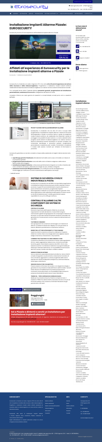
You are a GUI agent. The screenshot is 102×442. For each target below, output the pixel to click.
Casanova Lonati (80, 346)
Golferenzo (79, 371)
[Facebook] (70, 79)
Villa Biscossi (79, 381)
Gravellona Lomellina (81, 198)
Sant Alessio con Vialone (82, 281)
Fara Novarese (80, 148)
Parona (78, 217)
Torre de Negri (84, 358)
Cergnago (83, 304)
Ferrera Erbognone (81, 258)
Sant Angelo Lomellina (82, 299)
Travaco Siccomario (81, 178)
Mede (85, 158)
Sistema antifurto (51, 13)
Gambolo (78, 153)
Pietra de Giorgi (80, 293)
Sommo (83, 261)
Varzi (81, 194)
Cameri (82, 112)
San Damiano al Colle (82, 317)
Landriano (78, 160)
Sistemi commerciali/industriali (52, 405)
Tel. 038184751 (38, 304)
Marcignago (86, 205)
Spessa (78, 322)
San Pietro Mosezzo (81, 146)
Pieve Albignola (80, 292)
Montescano (85, 349)
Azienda (15, 13)
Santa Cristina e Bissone (82, 214)
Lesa (77, 139)
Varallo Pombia (80, 121)
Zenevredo (79, 341)
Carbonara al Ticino (81, 242)
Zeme (77, 268)
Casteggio (86, 157)
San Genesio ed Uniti (81, 182)
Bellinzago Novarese (81, 116)
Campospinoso (83, 268)
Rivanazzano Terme (81, 171)
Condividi (12, 432)
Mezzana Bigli (85, 263)
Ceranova (78, 212)
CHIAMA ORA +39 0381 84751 (40, 63)
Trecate (78, 110)
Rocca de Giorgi (80, 380)
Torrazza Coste (80, 225)
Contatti (88, 13)
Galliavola (86, 369)
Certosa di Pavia (80, 169)
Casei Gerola (79, 205)
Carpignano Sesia (81, 137)
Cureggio (78, 133)
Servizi (31, 13)
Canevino (85, 376)
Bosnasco (85, 320)
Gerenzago (86, 249)
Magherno (84, 219)
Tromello (78, 183)
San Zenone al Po (80, 326)
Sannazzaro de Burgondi (82, 167)
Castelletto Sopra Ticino (82, 114)
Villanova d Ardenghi (81, 302)
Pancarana (79, 360)
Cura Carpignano (80, 175)
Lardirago (78, 261)
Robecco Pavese (80, 331)
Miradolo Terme (85, 183)
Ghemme (78, 126)
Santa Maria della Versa (82, 208)
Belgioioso (79, 162)
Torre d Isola (84, 207)
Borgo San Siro (80, 277)
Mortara (78, 151)
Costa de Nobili (80, 353)
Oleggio (78, 112)
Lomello (84, 212)
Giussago (78, 173)
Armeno (81, 139)
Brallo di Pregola (80, 327)
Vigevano (78, 150)
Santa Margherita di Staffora (81, 343)
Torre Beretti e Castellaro (80, 333)
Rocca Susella (80, 369)
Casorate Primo (80, 155)
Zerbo (80, 349)
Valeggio (85, 367)
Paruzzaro (78, 141)
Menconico (79, 356)
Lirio (88, 374)
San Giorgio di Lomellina (82, 267)
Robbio (82, 166)
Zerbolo (82, 217)
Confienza (79, 230)
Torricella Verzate (81, 295)
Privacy (13, 438)
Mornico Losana (85, 318)
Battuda (78, 315)
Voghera (83, 150)
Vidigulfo (84, 160)
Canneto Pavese (80, 252)
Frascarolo (85, 256)
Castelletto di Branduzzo (83, 276)
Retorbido (84, 238)
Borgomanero (84, 108)
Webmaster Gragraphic (85, 436)
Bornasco (84, 200)
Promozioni (39, 13)
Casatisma (79, 285)
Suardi (82, 322)
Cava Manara (79, 158)
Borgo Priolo (79, 249)
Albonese (78, 329)
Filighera (84, 290)
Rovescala (85, 283)
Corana (85, 297)
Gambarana (79, 367)
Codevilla (86, 277)
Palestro (86, 216)
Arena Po (78, 233)
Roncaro (78, 240)
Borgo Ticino (84, 119)
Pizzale (78, 304)
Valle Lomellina (80, 210)
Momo (84, 135)
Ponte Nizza (79, 297)
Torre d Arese (79, 279)
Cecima (78, 365)
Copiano (78, 221)
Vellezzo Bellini (80, 191)
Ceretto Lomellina (81, 372)
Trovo (77, 274)
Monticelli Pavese (80, 313)
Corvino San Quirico (81, 272)
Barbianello (79, 290)
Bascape (87, 217)
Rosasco (87, 327)
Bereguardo (83, 196)
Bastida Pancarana (84, 274)
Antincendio (79, 13)
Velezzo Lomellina (81, 378)
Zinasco (78, 194)
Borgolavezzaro (80, 142)
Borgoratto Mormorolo (82, 347)
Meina (87, 137)
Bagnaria (85, 310)
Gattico (83, 126)
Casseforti (47, 413)
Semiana (83, 365)
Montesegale (86, 360)
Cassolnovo (79, 157)
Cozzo (77, 355)
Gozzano (78, 119)
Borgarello (78, 200)
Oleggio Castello (80, 144)
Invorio (83, 123)
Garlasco (83, 153)
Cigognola (79, 254)
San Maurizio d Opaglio (82, 128)
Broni (88, 153)
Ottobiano (79, 263)
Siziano (78, 166)
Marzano (78, 219)
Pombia (85, 139)
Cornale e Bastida (81, 288)
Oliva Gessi (79, 374)
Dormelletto (84, 133)
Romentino (83, 117)
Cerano (78, 117)
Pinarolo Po (84, 221)
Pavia (85, 148)
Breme (78, 301)
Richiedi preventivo (33, 290)
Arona (87, 110)
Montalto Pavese (80, 286)
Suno (86, 130)
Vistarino (78, 238)
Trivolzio (86, 210)
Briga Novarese (80, 130)
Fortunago (79, 351)
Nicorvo (78, 358)
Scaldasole (79, 283)
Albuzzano (79, 187)
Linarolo (78, 196)
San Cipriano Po (80, 339)
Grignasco (79, 123)
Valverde (78, 362)
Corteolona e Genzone (82, 203)
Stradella (83, 151)
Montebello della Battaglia (80, 236)
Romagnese (79, 310)
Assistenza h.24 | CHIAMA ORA (83, 2)
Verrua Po (84, 254)
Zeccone (78, 223)
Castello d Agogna (81, 260)
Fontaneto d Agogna (82, 132)
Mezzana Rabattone (81, 337)
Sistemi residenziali (49, 403)
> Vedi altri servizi (15, 173)
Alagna (86, 292)
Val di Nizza (79, 320)
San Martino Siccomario (82, 164)
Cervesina (78, 256)
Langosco (82, 355)
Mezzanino (79, 251)
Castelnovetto (80, 324)
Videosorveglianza (66, 13)
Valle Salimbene (80, 245)
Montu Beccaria (85, 223)
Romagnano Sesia (81, 125)
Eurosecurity (35, 131)
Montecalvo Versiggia (82, 336)
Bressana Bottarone (81, 189)
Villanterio (86, 194)
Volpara (84, 374)
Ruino (77, 308)
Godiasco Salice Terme (82, 192)
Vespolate (85, 141)
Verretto (87, 353)
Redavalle (78, 265)
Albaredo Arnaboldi (81, 364)
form (77, 60)
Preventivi (68, 410)
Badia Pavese (86, 356)
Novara (78, 108)
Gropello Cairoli (80, 176)
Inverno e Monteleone (82, 247)
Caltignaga (79, 135)
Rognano (78, 318)
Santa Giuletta (80, 228)
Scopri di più (16, 290)
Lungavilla (78, 207)
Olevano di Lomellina (81, 306)
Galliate (83, 110)
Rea (77, 349)
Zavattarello (79, 270)
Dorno (87, 175)
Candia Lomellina (80, 232)
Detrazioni (23, 13)
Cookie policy (20, 438)
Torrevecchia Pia (80, 185)
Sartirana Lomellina (81, 226)
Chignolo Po (79, 180)
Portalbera (79, 244)
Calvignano (79, 376)
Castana (81, 308)
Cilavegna (87, 166)
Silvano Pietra (79, 311)
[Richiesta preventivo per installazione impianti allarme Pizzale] (40, 47)
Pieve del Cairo (80, 216)
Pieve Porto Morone (81, 201)
